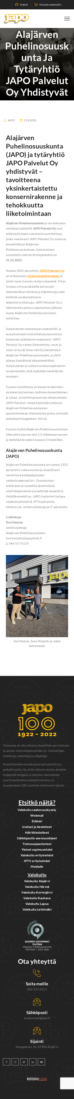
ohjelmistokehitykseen (43, 276)
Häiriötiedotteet (37, 832)
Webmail (36, 815)
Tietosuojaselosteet (37, 844)
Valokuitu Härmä (37, 886)
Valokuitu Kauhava (37, 898)
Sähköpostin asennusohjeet (37, 838)
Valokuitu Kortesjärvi (36, 892)
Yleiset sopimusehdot (37, 849)
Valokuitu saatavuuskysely (37, 810)
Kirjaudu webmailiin (50, 4)
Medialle (37, 866)
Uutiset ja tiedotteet (37, 827)
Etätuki (24, 4)
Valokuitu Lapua (37, 903)
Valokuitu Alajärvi (37, 881)
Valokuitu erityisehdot (37, 855)
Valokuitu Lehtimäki (37, 909)
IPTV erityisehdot (37, 861)
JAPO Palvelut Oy (52, 270)
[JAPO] (16, 18)
